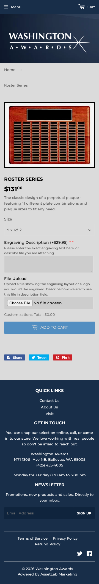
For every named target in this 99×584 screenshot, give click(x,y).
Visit (50, 413)
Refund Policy (47, 544)
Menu (16, 7)
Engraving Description (36, 242)
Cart (90, 7)
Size (8, 219)
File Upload (15, 278)
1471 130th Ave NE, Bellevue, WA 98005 (49, 459)
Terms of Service (33, 538)
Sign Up (84, 513)
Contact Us (49, 400)
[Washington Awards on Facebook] (89, 554)
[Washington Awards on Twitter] (79, 554)
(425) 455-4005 (49, 465)
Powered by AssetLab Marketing (47, 574)
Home (9, 69)
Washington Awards (54, 568)
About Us (49, 407)
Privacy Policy (65, 538)
